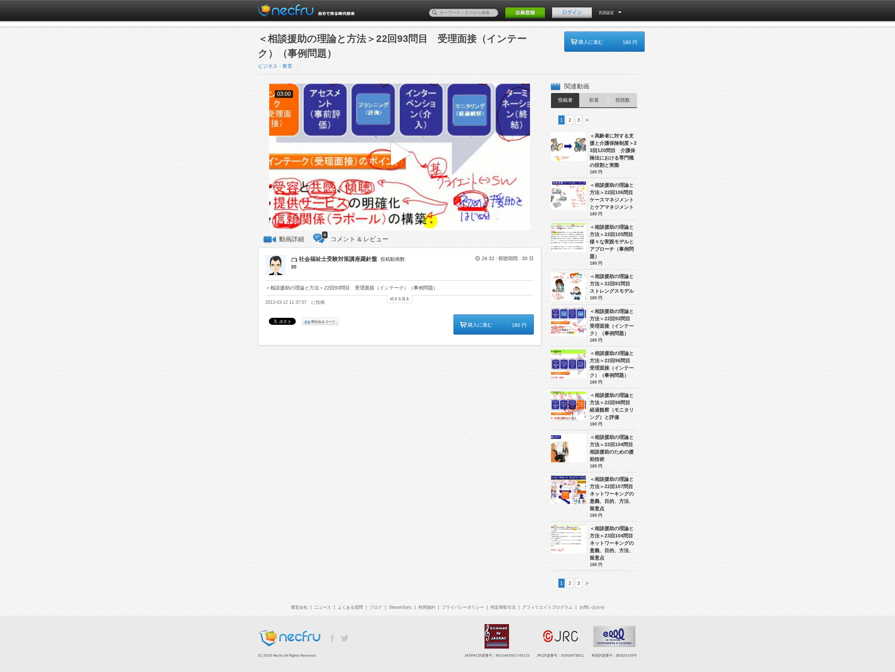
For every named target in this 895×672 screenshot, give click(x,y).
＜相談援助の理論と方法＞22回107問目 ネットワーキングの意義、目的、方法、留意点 (613, 493)
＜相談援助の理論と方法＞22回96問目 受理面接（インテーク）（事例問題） (612, 364)
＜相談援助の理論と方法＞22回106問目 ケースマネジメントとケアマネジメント (613, 196)
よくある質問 (350, 607)
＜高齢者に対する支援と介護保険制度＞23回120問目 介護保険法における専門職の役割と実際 (613, 150)
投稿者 (565, 100)
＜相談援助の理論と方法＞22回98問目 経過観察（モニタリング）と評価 (612, 406)
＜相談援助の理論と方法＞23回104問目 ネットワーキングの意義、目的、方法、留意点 (613, 543)
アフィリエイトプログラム (547, 607)
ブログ (376, 607)
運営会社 (299, 607)
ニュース (322, 607)
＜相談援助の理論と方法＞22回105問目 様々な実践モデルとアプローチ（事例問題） (613, 241)
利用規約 (426, 607)
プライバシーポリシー (463, 607)
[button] (399, 157)
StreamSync (400, 607)
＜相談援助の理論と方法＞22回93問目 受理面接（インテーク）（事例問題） (612, 322)
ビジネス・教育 (275, 66)
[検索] (434, 12)
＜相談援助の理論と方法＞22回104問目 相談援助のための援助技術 (613, 448)
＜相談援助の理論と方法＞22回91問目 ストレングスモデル (612, 283)
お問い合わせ (591, 607)
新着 (594, 100)
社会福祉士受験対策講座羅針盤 (338, 259)
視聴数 (622, 100)
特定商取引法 (503, 607)
